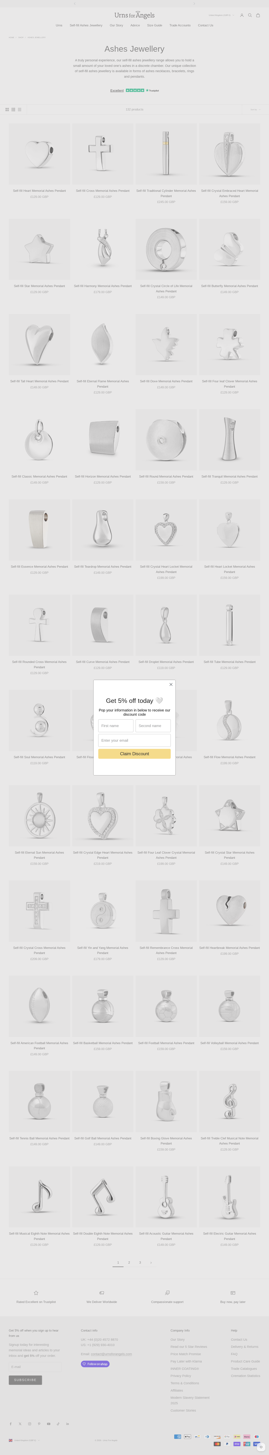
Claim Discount (134, 753)
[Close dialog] (171, 684)
